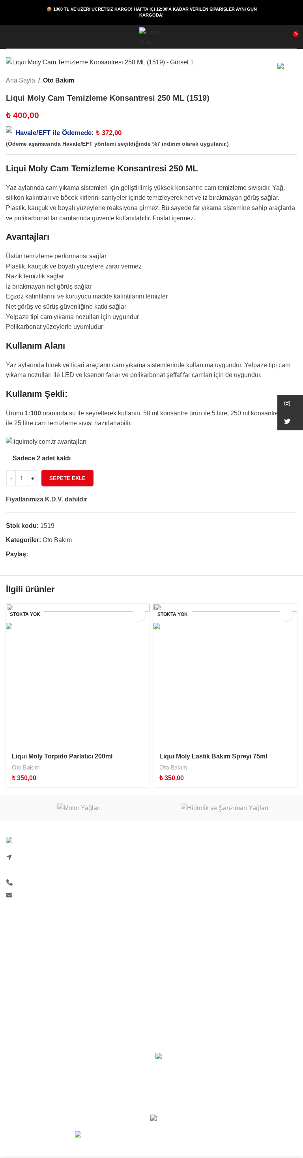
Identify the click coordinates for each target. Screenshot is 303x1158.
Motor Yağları (174, 965)
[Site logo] (151, 36)
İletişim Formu (175, 872)
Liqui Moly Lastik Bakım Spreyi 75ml (213, 756)
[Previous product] (273, 80)
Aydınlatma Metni (179, 917)
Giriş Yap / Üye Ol (31, 965)
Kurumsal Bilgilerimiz (185, 887)
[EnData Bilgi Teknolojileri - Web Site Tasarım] (151, 1135)
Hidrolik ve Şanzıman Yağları (196, 994)
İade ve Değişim (28, 1009)
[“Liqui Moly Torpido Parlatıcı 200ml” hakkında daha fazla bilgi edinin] (139, 614)
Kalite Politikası (177, 902)
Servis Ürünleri (176, 1009)
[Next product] (292, 80)
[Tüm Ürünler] (283, 80)
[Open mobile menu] (9, 37)
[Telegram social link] (68, 554)
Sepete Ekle (67, 478)
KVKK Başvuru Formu (186, 931)
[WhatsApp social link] (59, 554)
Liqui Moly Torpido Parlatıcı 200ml (62, 756)
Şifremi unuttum (28, 979)
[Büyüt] (21, 53)
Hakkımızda (172, 857)
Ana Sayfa (20, 80)
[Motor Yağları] (79, 808)
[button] (290, 404)
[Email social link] (50, 554)
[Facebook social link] (32, 554)
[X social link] (41, 554)
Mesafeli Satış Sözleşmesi (43, 1024)
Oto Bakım (58, 80)
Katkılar (166, 979)
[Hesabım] (23, 37)
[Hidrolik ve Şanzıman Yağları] (224, 808)
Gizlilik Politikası (29, 994)
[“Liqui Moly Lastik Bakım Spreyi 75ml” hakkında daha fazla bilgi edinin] (286, 614)
